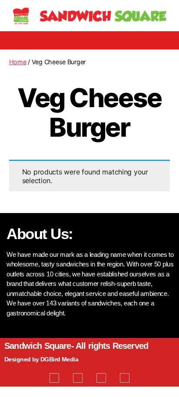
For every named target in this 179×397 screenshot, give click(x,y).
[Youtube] (101, 378)
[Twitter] (78, 378)
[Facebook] (54, 378)
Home (18, 62)
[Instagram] (124, 378)
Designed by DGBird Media (41, 359)
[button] (89, 40)
